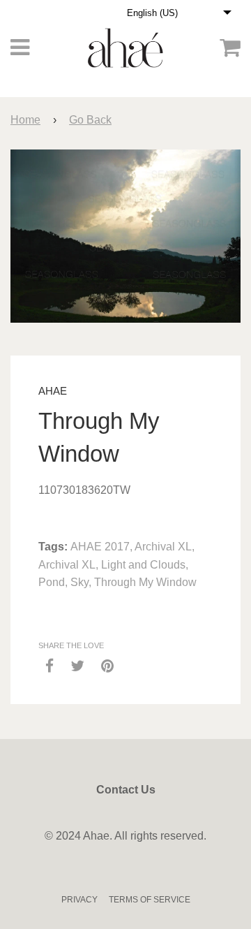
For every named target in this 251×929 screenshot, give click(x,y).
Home (25, 120)
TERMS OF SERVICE (149, 900)
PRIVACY (79, 900)
